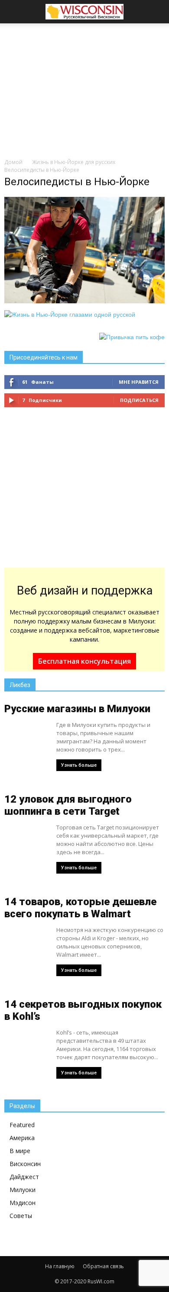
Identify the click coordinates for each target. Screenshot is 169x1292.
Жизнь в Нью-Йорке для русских (73, 162)
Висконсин (25, 1164)
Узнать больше (79, 765)
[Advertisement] (84, 88)
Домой (13, 162)
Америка (22, 1138)
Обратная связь (103, 1266)
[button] (157, 11)
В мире (20, 1151)
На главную (60, 1266)
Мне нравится (139, 382)
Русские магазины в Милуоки (77, 709)
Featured (22, 1125)
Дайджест (24, 1177)
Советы (21, 1216)
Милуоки (23, 1190)
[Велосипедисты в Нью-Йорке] (84, 301)
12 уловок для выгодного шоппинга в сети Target (68, 805)
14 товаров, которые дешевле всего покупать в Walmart (80, 908)
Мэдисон (23, 1203)
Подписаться (139, 400)
